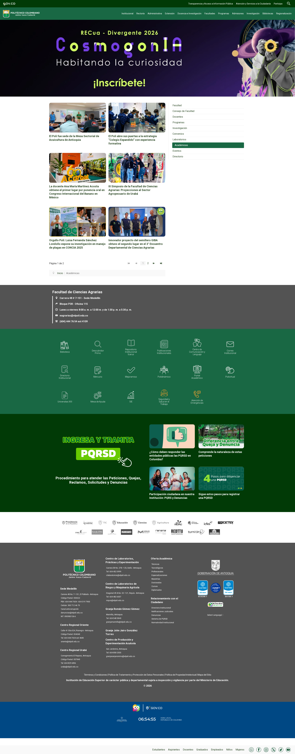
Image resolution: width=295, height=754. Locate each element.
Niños (229, 749)
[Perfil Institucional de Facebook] (258, 749)
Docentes (188, 749)
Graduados (202, 749)
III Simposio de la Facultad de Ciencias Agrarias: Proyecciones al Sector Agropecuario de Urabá (132, 190)
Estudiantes (158, 749)
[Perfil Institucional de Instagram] (266, 749)
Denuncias (156, 615)
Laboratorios (179, 139)
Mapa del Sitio (204, 675)
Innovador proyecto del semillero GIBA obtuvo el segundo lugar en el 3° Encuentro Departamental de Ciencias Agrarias (135, 244)
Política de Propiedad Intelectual (180, 675)
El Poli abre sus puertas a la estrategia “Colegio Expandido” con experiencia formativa (132, 139)
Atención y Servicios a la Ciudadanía (253, 3)
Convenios (178, 133)
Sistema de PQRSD (159, 619)
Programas (223, 13)
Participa (278, 3)
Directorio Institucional (161, 608)
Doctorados (156, 583)
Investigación (253, 13)
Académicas (181, 145)
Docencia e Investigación (189, 13)
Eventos (177, 150)
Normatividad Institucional (162, 623)
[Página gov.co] (9, 3)
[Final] (161, 263)
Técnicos (155, 564)
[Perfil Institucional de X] (273, 749)
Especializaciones (159, 575)
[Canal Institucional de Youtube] (288, 749)
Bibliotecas (268, 13)
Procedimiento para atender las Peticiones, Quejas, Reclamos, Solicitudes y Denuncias (98, 480)
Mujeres (240, 749)
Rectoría (140, 13)
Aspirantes (174, 749)
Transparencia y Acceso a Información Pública (210, 3)
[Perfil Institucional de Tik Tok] (280, 749)
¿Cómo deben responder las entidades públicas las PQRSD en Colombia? (170, 455)
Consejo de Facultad (183, 111)
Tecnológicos (157, 568)
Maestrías (155, 579)
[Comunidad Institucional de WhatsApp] (251, 749)
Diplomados (156, 590)
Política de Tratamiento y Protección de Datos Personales (136, 675)
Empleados (217, 749)
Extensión (170, 13)
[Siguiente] (154, 263)
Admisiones (238, 13)
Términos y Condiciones (95, 675)
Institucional (127, 13)
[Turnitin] (196, 531)
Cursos (154, 586)
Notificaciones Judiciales (162, 611)
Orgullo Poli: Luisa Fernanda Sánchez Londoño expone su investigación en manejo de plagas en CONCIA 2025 (77, 244)
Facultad (177, 105)
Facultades (210, 13)
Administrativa (155, 13)
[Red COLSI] (214, 531)
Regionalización (284, 13)
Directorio (178, 156)
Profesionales (157, 572)
